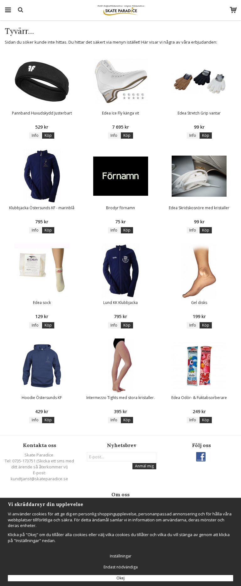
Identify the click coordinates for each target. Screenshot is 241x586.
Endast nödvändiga (121, 567)
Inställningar (120, 556)
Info (35, 135)
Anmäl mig (144, 466)
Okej (120, 578)
